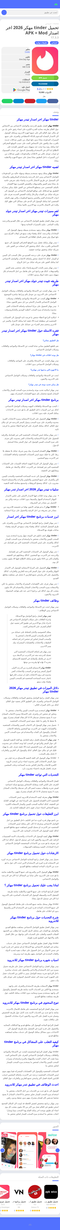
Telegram (18, 101)
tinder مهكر (53, 125)
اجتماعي (48, 23)
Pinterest (30, 101)
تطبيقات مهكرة (41, 43)
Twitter (41, 101)
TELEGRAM (42, 84)
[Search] (4, 12)
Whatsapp (7, 101)
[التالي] (2, 1150)
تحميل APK (43, 78)
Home (56, 23)
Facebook (52, 101)
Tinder (27, 51)
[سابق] (57, 1150)
